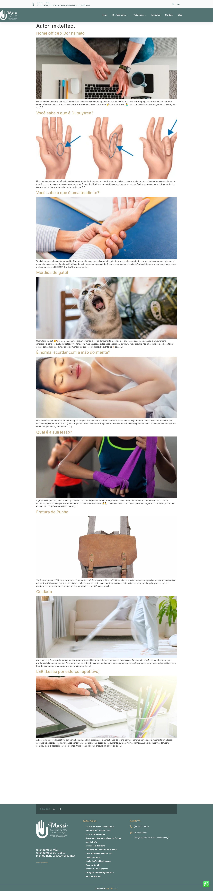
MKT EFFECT (112, 889)
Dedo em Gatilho (93, 865)
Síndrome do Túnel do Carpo (98, 830)
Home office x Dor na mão (60, 33)
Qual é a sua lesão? (54, 432)
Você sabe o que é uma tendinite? (67, 192)
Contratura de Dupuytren (97, 869)
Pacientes (155, 15)
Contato (169, 15)
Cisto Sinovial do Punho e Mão (99, 853)
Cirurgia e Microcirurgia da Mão (100, 873)
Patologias (139, 15)
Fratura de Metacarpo (95, 834)
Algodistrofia (91, 842)
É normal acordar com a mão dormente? (73, 352)
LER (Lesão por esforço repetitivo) (68, 671)
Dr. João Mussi (119, 15)
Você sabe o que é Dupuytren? (64, 113)
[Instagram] (60, 809)
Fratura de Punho (52, 512)
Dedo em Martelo (93, 876)
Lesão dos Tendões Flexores (98, 861)
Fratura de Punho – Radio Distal (100, 827)
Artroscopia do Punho (95, 846)
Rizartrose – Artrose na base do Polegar (104, 838)
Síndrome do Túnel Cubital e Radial (101, 850)
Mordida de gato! (52, 272)
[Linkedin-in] (54, 809)
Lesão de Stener (93, 857)
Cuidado (44, 591)
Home (104, 15)
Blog (180, 15)
